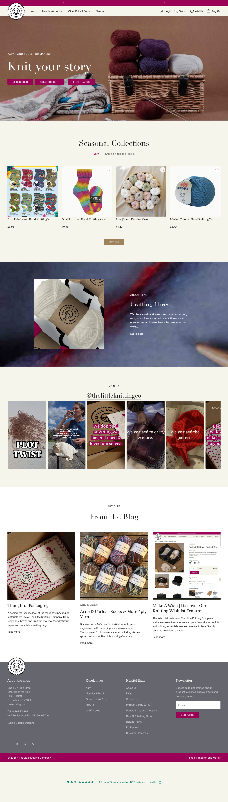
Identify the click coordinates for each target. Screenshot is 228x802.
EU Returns (132, 727)
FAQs (129, 693)
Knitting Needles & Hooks (119, 153)
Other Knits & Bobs (79, 11)
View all (114, 241)
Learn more (136, 333)
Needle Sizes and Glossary (141, 710)
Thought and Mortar (209, 757)
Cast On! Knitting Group (139, 716)
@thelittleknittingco (114, 395)
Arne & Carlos (89, 604)
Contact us (132, 699)
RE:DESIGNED (20, 82)
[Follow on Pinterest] (33, 744)
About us (131, 687)
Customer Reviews (137, 733)
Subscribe (187, 714)
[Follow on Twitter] (17, 744)
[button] (27, 435)
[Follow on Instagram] (25, 744)
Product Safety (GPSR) (139, 704)
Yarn (33, 11)
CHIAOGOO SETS (49, 82)
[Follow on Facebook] (9, 744)
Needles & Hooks (52, 11)
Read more (13, 631)
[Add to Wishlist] (54, 170)
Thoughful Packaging (28, 605)
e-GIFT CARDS (81, 82)
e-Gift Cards (93, 710)
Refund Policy (134, 721)
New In (100, 11)
